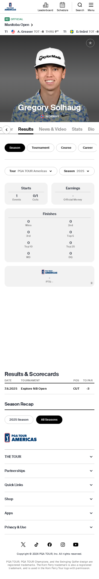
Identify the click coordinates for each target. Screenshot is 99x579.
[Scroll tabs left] (6, 130)
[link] (11, 7)
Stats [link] (77, 129)
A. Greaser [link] (25, 32)
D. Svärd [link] (82, 32)
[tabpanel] (49, 283)
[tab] (25, 130)
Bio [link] (91, 129)
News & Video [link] (52, 129)
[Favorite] (90, 43)
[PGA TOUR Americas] (21, 437)
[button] (31, 171)
